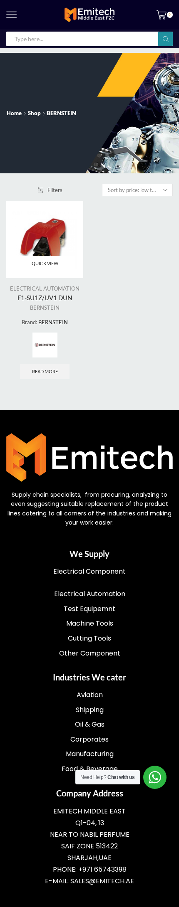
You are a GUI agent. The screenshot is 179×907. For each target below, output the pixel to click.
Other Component (89, 653)
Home (14, 113)
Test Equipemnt (89, 609)
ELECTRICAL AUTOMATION (45, 288)
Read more (45, 371)
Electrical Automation (89, 594)
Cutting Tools (89, 638)
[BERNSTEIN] (44, 345)
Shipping (90, 710)
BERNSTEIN (45, 307)
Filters (54, 190)
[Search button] (165, 39)
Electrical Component (89, 571)
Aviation (90, 695)
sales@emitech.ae (102, 881)
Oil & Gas (89, 724)
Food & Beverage (90, 769)
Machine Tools (89, 623)
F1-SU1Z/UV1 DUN (44, 297)
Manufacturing (90, 754)
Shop (34, 113)
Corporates (89, 739)
